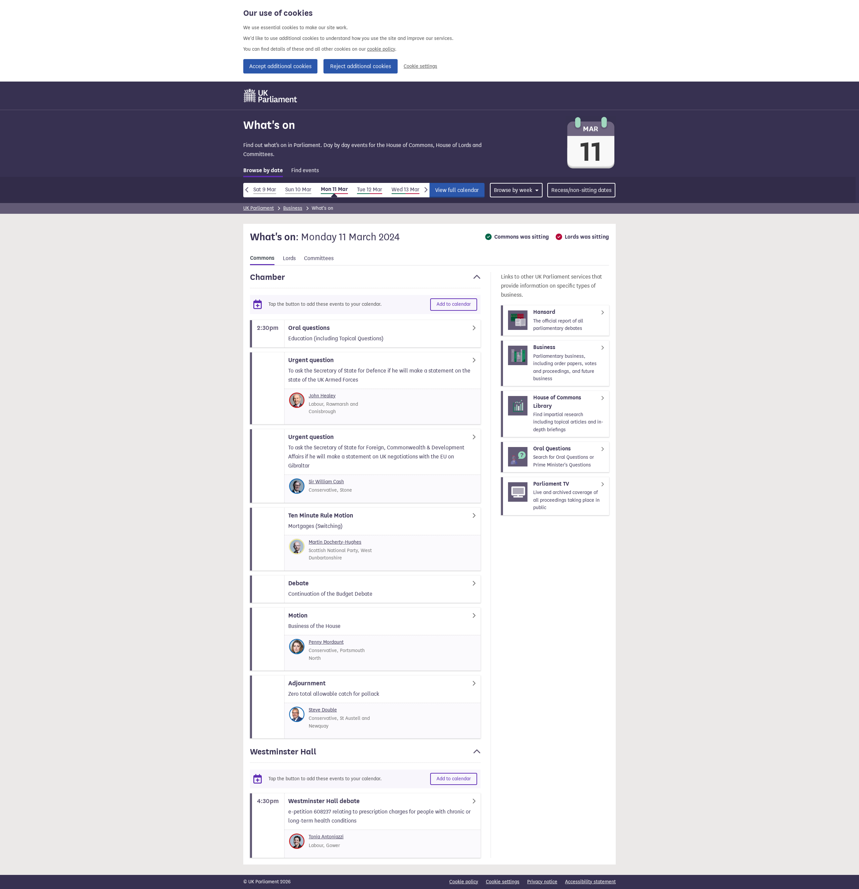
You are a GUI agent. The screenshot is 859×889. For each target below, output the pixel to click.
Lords (289, 258)
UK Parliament (258, 208)
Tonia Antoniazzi (326, 837)
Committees (319, 258)
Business (292, 208)
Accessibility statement (590, 882)
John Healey (322, 396)
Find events (305, 170)
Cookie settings (420, 66)
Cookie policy (463, 882)
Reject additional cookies (360, 66)
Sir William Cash (326, 482)
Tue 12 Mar (369, 189)
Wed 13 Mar (405, 189)
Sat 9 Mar (264, 189)
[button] (365, 280)
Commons (262, 258)
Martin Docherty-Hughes (335, 542)
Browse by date (263, 170)
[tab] (263, 172)
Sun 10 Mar (298, 189)
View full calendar (457, 190)
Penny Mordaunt (326, 642)
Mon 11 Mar (334, 189)
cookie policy (381, 49)
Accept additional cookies (280, 66)
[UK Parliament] (270, 95)
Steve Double (323, 710)
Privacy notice (542, 882)
